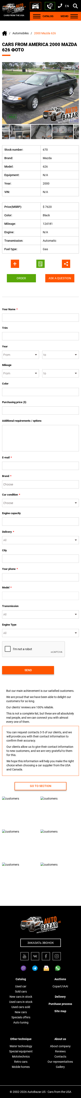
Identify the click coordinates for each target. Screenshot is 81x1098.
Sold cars (21, 991)
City (4, 550)
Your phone (10, 568)
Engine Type (9, 624)
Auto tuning (20, 1022)
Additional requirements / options (22, 420)
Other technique (21, 1039)
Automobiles (20, 33)
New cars (21, 1012)
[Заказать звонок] (50, 6)
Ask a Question (60, 278)
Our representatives (60, 1061)
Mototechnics (21, 1056)
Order (21, 278)
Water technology (21, 1046)
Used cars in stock (20, 1001)
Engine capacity (11, 513)
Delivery (8, 531)
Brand (6, 476)
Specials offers (20, 1017)
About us (60, 1039)
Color (5, 383)
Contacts (60, 1056)
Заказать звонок (40, 942)
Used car (20, 986)
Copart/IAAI (60, 986)
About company (60, 1046)
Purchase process (60, 1004)
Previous (8, 93)
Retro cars (20, 1061)
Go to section (40, 786)
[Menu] (37, 16)
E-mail (7, 457)
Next (72, 93)
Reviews (60, 1051)
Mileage (6, 365)
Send (28, 670)
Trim (5, 327)
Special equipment (21, 1051)
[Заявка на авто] (35, 6)
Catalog (21, 979)
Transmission (10, 606)
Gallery (60, 1066)
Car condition (11, 494)
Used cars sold (20, 1007)
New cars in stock (21, 996)
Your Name (10, 309)
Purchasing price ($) (14, 402)
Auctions (60, 979)
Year (5, 346)
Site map (60, 1011)
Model (7, 587)
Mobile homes (21, 1066)
